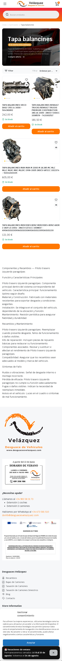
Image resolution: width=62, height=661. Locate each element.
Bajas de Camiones (15, 582)
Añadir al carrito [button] (16, 126)
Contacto (10, 598)
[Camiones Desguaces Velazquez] (31, 4)
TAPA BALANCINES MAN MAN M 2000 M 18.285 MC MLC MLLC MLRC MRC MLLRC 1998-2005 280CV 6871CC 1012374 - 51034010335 (30, 170)
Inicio (4, 25)
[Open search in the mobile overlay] (31, 14)
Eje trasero (13, 25)
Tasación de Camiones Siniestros (22, 590)
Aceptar (31, 642)
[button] (26, 79)
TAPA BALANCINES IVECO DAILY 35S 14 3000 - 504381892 (14, 107)
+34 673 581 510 (40, 511)
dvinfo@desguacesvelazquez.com (20, 515)
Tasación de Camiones (17, 586)
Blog (8, 594)
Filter (10, 71)
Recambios (11, 578)
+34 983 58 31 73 (24, 499)
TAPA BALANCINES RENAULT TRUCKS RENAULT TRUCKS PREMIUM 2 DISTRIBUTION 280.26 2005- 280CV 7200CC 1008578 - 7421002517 (46, 110)
